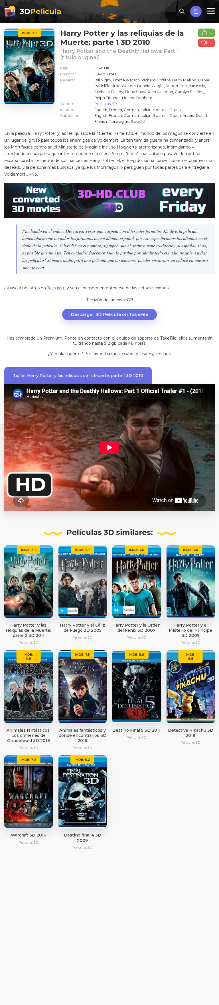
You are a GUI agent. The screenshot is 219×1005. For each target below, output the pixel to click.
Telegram (56, 287)
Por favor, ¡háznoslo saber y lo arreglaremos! (127, 353)
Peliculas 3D (105, 103)
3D (40, 11)
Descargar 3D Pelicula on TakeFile (109, 314)
